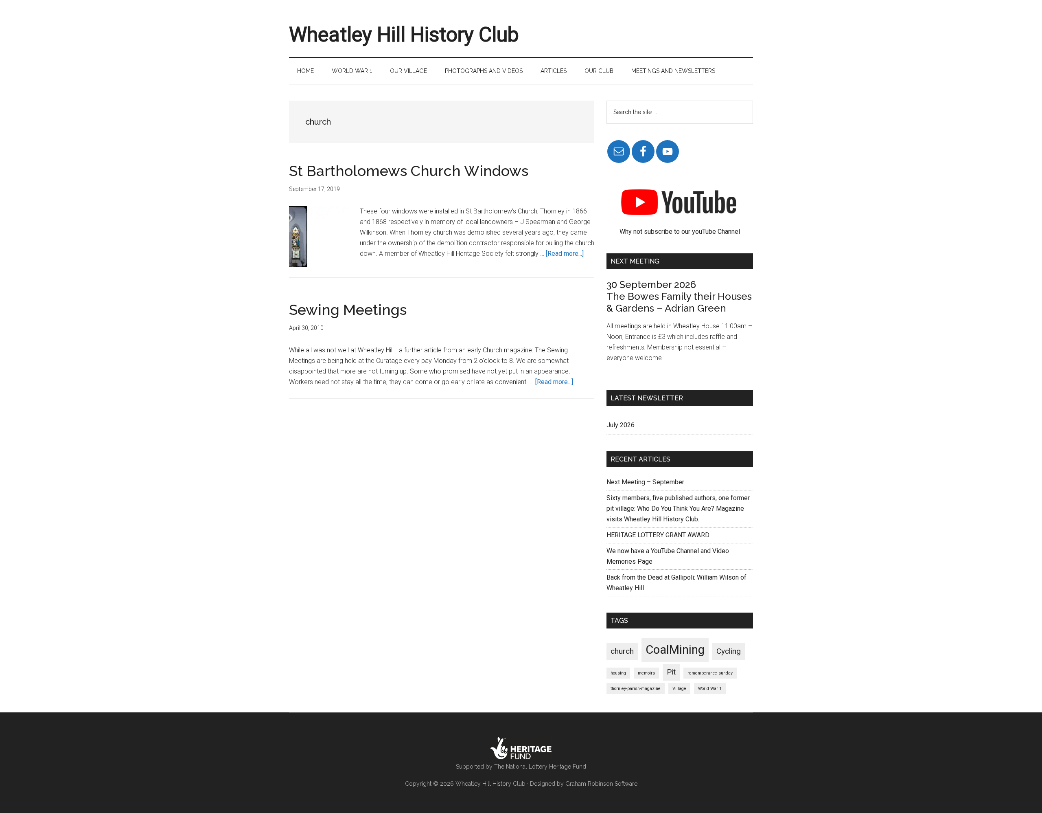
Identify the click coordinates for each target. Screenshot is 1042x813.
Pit (671, 672)
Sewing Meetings (348, 309)
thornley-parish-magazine (636, 688)
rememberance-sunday (710, 673)
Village (679, 688)
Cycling (728, 651)
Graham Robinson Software (601, 783)
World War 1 (710, 688)
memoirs (646, 673)
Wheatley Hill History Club (404, 34)
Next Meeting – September (645, 482)
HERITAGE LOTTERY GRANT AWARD (657, 535)
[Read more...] (565, 253)
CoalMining (675, 650)
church (622, 651)
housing (618, 673)
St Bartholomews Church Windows (408, 170)
